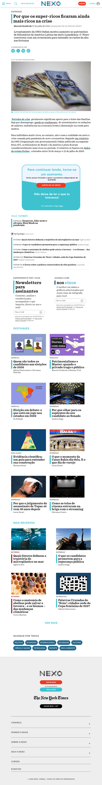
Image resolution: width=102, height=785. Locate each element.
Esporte (53, 648)
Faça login (51, 689)
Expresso (17, 245)
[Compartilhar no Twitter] (18, 51)
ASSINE (82, 4)
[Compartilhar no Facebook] (13, 51)
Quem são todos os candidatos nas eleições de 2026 (29, 364)
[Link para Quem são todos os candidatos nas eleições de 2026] (28, 345)
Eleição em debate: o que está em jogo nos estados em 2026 (27, 413)
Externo (17, 240)
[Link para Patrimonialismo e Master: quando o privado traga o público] (67, 345)
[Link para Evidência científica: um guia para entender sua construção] (28, 440)
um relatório (82, 138)
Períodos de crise (21, 119)
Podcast (54, 358)
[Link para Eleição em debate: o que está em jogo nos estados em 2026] (28, 393)
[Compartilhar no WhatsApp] (28, 51)
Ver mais (51, 623)
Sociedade (64, 643)
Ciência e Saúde (22, 648)
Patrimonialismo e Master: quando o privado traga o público (68, 364)
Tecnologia (39, 648)
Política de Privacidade (23, 318)
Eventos (16, 769)
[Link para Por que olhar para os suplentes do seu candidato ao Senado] (67, 393)
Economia (31, 643)
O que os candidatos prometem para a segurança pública (49, 245)
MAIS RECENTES (27, 4)
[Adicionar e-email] (40, 312)
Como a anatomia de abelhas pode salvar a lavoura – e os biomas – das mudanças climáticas (29, 606)
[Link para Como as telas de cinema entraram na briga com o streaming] (67, 487)
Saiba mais (29, 234)
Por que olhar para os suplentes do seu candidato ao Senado (66, 413)
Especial (15, 358)
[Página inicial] (51, 3)
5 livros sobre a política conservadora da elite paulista (49, 265)
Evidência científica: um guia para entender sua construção (29, 459)
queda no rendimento (46, 122)
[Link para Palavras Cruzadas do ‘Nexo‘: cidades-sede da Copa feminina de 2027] (73, 584)
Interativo (18, 257)
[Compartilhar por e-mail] (23, 51)
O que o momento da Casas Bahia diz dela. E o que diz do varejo (69, 459)
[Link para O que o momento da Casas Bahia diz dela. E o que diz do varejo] (67, 440)
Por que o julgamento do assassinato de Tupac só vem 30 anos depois (30, 506)
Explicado (16, 453)
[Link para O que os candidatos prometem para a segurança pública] (73, 539)
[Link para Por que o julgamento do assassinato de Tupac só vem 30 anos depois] (28, 487)
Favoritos (18, 265)
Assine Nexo (51, 682)
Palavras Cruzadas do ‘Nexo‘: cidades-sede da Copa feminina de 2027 (74, 603)
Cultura (77, 643)
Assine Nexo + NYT (51, 706)
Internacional (47, 643)
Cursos (15, 761)
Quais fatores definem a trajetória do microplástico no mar (50, 240)
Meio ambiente (68, 648)
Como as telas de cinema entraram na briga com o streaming (67, 506)
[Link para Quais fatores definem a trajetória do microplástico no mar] (28, 539)
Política (19, 643)
